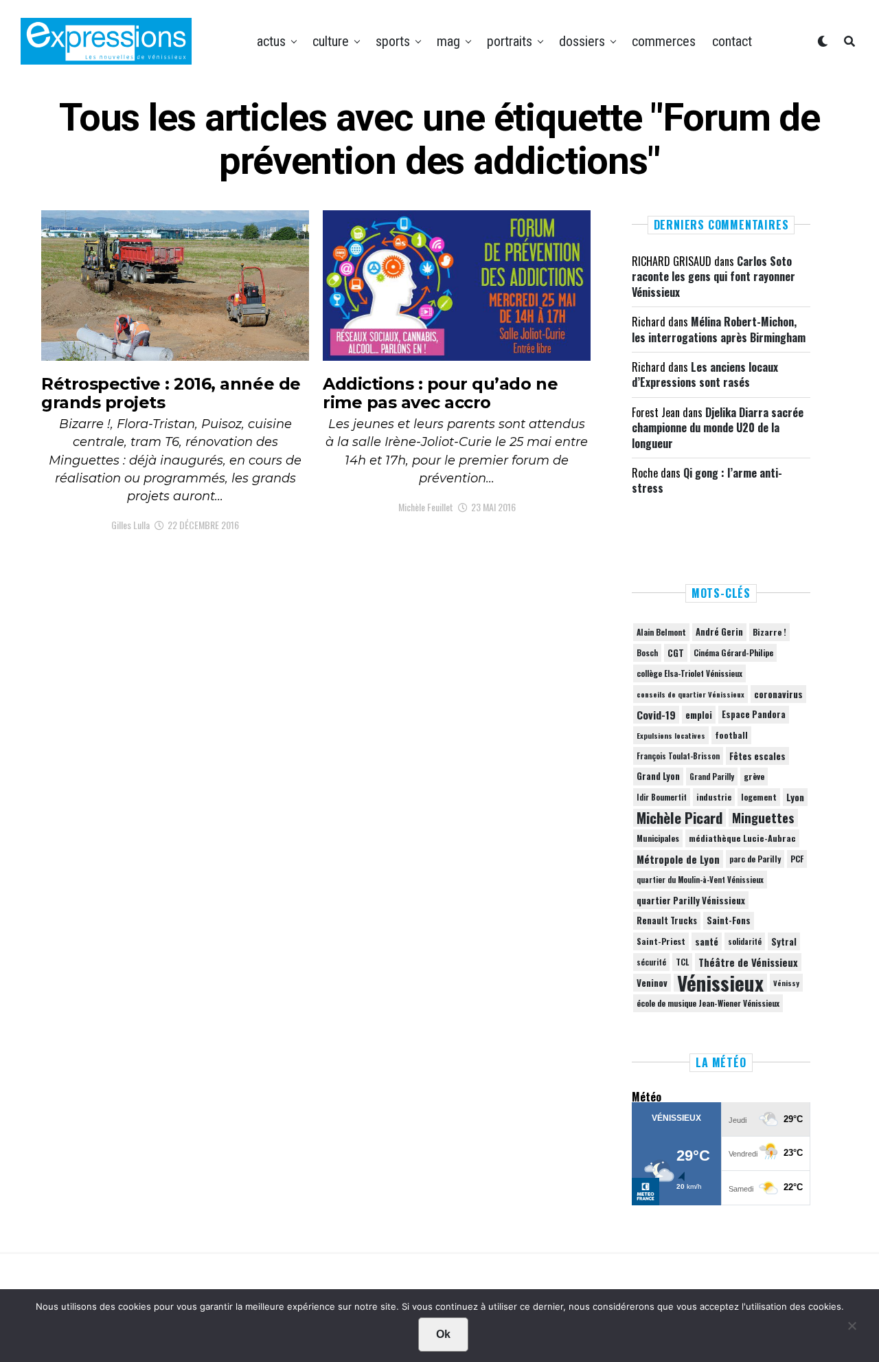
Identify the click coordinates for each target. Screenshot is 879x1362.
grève (754, 776)
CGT (675, 653)
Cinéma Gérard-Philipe (733, 652)
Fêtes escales (757, 756)
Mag (448, 41)
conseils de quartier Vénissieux (690, 694)
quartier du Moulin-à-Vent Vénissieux (700, 879)
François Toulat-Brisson (678, 755)
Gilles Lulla (130, 524)
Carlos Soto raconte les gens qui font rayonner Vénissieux (713, 276)
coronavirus (778, 694)
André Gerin (719, 631)
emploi (698, 715)
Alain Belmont (661, 632)
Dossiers (582, 41)
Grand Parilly (711, 776)
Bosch (647, 652)
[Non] (851, 1329)
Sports (393, 41)
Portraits (509, 41)
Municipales (658, 838)
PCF (796, 859)
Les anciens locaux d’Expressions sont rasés (705, 374)
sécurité (651, 962)
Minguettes (763, 818)
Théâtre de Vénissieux (748, 962)
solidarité (745, 941)
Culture (330, 41)
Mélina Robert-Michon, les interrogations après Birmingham (719, 329)
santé (706, 941)
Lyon (795, 797)
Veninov (652, 983)
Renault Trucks (667, 920)
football (731, 734)
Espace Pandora (754, 714)
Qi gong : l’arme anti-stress (707, 480)
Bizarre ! (769, 631)
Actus (271, 41)
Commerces (664, 41)
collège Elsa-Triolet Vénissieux (689, 673)
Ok (443, 1334)
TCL (682, 962)
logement (759, 797)
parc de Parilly (755, 858)
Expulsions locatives (671, 735)
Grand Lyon (658, 776)
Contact (732, 41)
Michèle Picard (679, 818)
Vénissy (786, 982)
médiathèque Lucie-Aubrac (742, 838)
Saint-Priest (661, 941)
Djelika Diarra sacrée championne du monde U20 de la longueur (717, 427)
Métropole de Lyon (678, 859)
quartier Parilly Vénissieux (691, 900)
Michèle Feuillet (425, 507)
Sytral (784, 941)
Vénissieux (720, 983)
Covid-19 (656, 714)
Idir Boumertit (662, 797)
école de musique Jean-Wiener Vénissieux (708, 1003)
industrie (713, 797)
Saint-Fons (729, 920)
